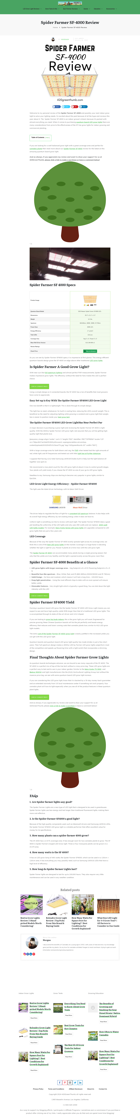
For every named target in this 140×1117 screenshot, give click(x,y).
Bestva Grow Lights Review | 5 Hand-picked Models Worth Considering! (31, 921)
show (47, 137)
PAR (76, 450)
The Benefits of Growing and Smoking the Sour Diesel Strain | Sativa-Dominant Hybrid (109, 1010)
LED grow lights (96, 360)
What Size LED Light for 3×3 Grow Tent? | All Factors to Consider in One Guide (108, 921)
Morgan (65, 39)
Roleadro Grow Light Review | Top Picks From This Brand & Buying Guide (56, 921)
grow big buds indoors (55, 619)
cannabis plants (36, 149)
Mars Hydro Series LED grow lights (69, 528)
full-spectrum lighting (53, 373)
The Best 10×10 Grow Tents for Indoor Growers (74, 1048)
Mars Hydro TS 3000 (93, 669)
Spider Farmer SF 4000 (73, 149)
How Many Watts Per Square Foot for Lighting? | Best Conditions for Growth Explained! (82, 923)
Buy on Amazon (91, 351)
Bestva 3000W (36, 672)
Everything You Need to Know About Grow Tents (74, 1006)
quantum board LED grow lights (89, 122)
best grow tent (64, 417)
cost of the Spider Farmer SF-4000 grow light (56, 634)
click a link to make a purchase (62, 706)
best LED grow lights (55, 545)
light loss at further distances (89, 453)
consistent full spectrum (78, 513)
